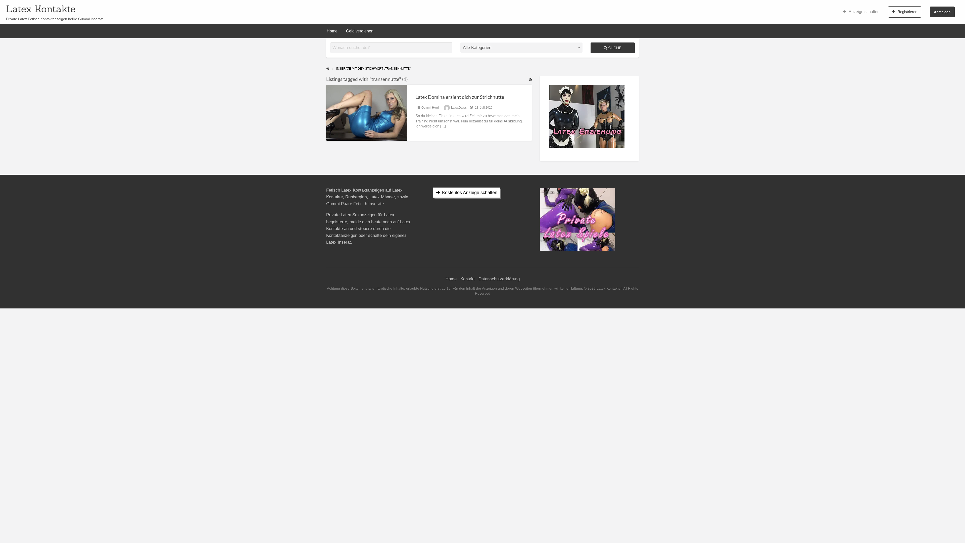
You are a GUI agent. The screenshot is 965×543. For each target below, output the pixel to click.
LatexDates (459, 107)
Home (332, 31)
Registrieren (907, 12)
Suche (614, 48)
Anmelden (942, 12)
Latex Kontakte (40, 9)
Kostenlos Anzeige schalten (469, 192)
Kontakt (467, 279)
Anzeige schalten (864, 12)
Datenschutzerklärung (499, 279)
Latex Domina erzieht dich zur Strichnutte (459, 97)
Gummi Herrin (431, 107)
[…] (443, 126)
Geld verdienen (359, 31)
